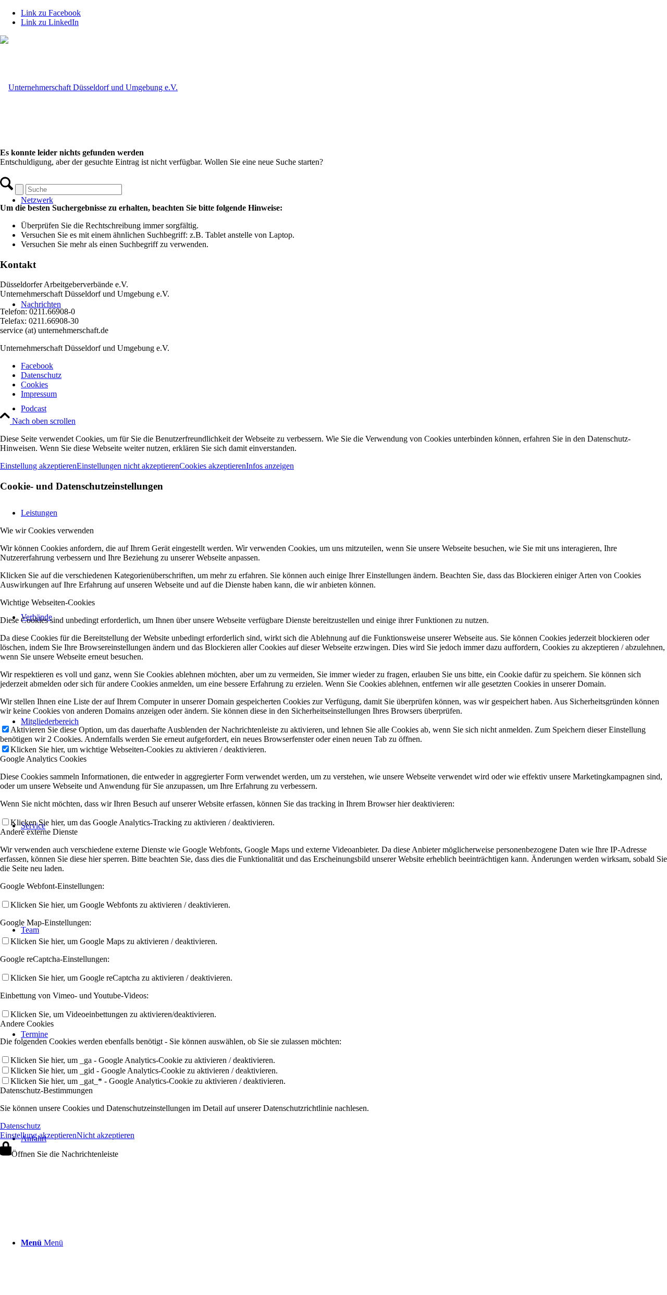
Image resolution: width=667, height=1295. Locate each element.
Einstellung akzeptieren (38, 465)
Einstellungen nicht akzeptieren (128, 465)
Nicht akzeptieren (105, 1135)
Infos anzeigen (270, 465)
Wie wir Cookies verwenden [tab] (47, 530)
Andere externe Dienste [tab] (39, 831)
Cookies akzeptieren (212, 465)
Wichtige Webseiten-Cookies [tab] (47, 602)
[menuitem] (344, 409)
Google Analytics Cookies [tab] (43, 758)
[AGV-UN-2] (89, 87)
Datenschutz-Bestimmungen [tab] (46, 1090)
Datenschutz (20, 1125)
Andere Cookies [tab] (27, 1023)
